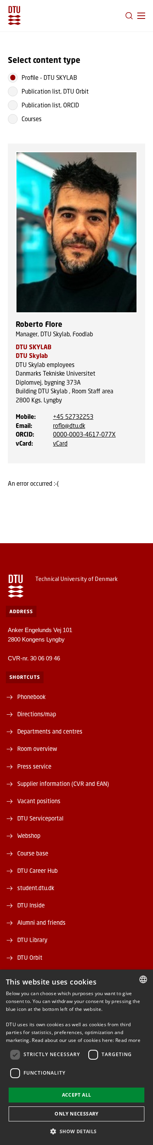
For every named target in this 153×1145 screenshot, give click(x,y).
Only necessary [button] (76, 1113)
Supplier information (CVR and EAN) (63, 783)
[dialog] (76, 1057)
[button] (141, 16)
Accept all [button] (76, 1095)
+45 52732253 (73, 416)
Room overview (37, 748)
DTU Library (32, 939)
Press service (34, 766)
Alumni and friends (41, 922)
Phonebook (31, 696)
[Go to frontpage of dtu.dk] (14, 15)
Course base (32, 853)
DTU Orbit (29, 957)
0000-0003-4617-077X (84, 434)
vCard (60, 443)
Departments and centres (49, 731)
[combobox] (143, 979)
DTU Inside (31, 905)
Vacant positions (38, 800)
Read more (127, 1040)
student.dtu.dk (35, 887)
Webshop (28, 835)
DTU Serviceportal (40, 818)
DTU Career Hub (37, 870)
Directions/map (36, 713)
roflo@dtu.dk (69, 425)
